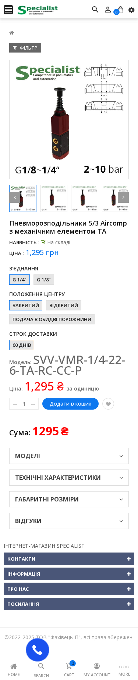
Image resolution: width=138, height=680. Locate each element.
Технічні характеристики (58, 478)
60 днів (22, 345)
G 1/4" (19, 279)
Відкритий (63, 305)
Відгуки (28, 521)
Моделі (27, 456)
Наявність (22, 242)
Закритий (26, 305)
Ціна (15, 253)
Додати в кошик (70, 403)
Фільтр (28, 47)
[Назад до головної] (11, 32)
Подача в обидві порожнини (52, 319)
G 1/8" (44, 279)
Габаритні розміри (47, 499)
